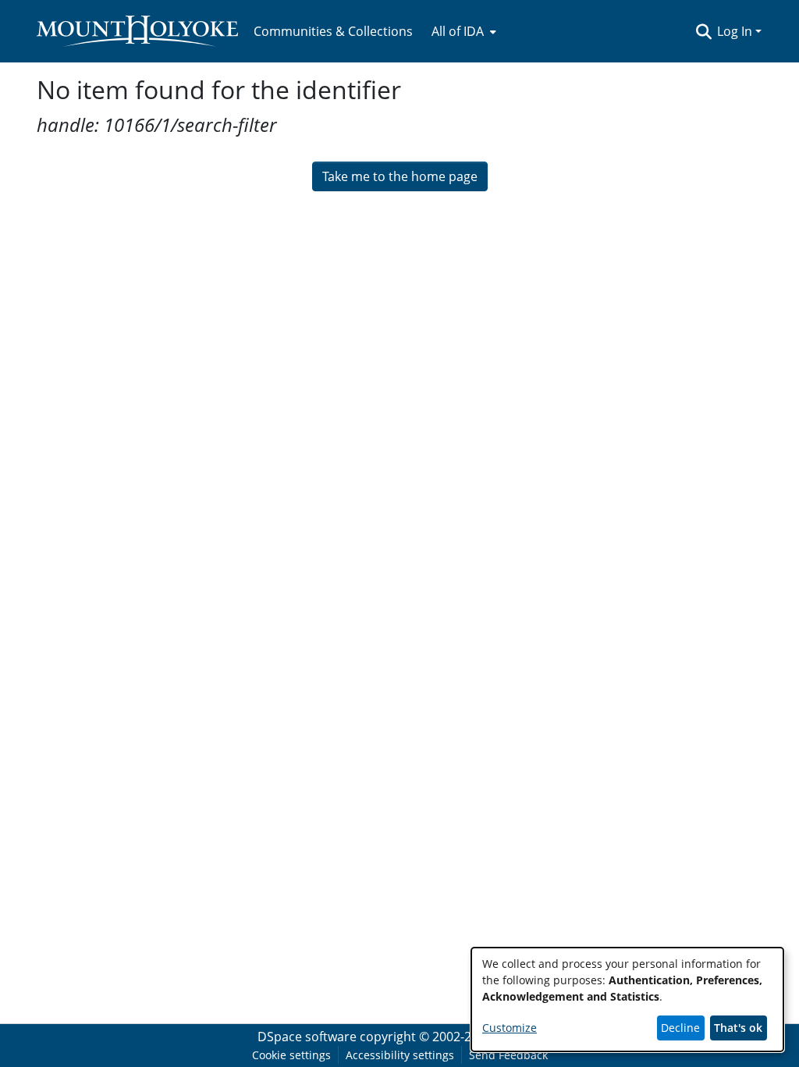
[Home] (137, 31)
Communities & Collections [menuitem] (333, 31)
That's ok (738, 1027)
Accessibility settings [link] (400, 1054)
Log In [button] (736, 31)
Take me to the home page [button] (400, 176)
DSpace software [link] (307, 1036)
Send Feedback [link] (508, 1054)
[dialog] (627, 999)
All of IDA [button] (457, 31)
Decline (680, 1027)
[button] (703, 31)
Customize (509, 1027)
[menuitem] (462, 31)
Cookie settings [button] (291, 1054)
